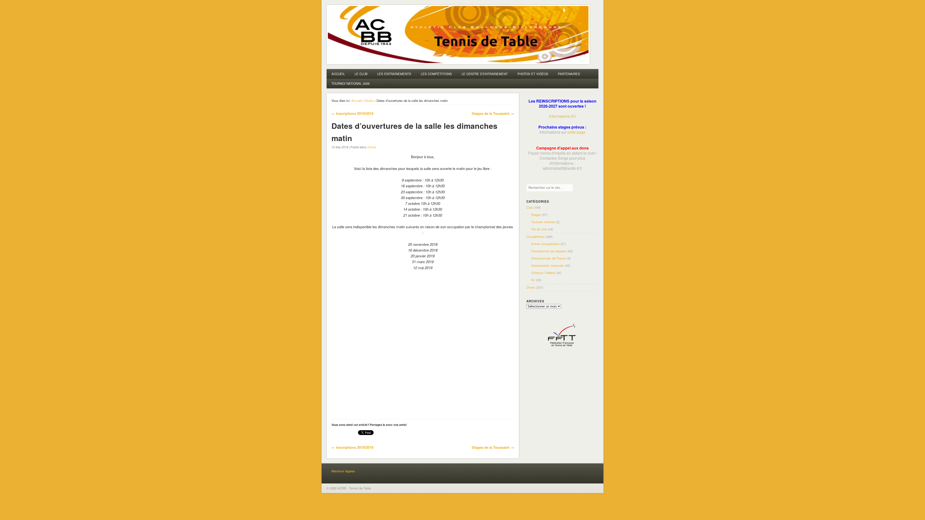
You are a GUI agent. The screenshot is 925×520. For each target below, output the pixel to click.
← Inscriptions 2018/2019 (352, 113)
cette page (576, 132)
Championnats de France (548, 258)
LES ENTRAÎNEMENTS (394, 74)
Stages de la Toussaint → (493, 113)
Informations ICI (562, 116)
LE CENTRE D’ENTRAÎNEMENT (485, 74)
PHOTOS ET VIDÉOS (532, 74)
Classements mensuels (547, 265)
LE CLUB (361, 74)
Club (529, 207)
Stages (536, 214)
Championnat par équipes (549, 251)
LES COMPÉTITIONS (436, 74)
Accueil (356, 100)
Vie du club (539, 229)
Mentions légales (343, 471)
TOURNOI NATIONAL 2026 (350, 83)
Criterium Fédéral (543, 272)
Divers (369, 100)
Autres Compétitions (545, 243)
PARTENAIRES (569, 74)
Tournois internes (543, 222)
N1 (533, 280)
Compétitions (535, 236)
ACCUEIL (338, 74)
